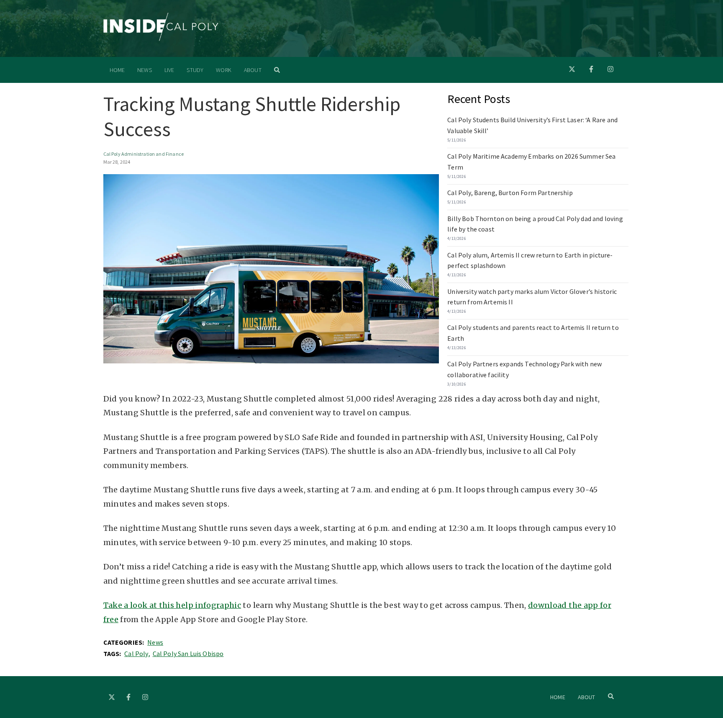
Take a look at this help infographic (172, 605)
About (253, 70)
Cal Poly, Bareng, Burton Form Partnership (510, 192)
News (144, 70)
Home (117, 70)
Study (195, 70)
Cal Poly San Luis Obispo (188, 653)
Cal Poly (136, 653)
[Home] (160, 38)
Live (169, 70)
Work (223, 70)
